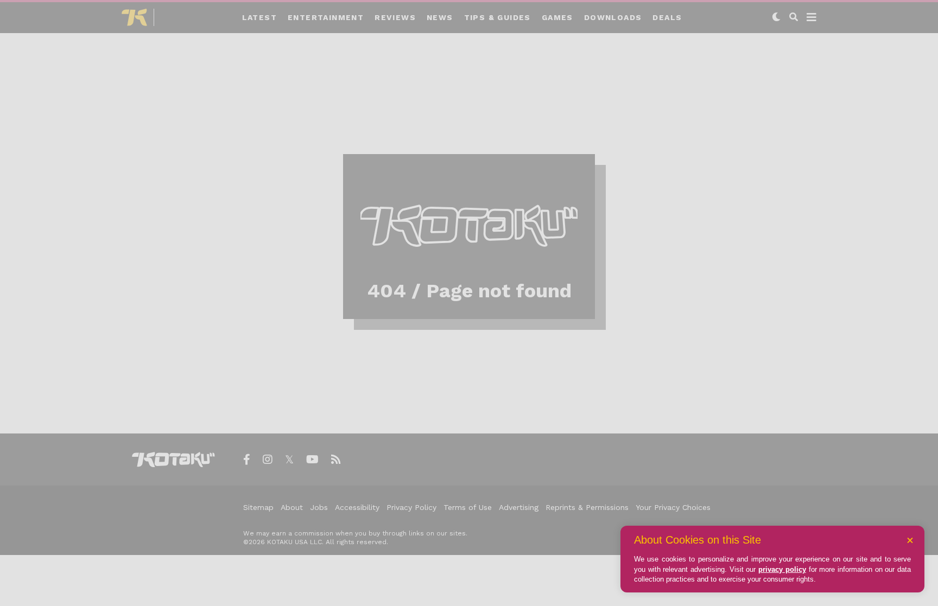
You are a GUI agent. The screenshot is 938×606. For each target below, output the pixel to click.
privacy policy (782, 569)
